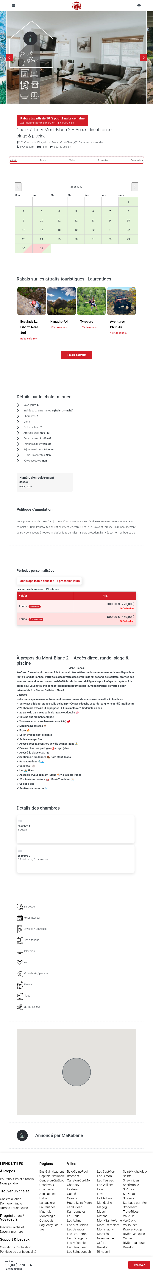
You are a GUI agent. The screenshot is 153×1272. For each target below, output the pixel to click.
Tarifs (72, 160)
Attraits (13, 160)
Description (103, 160)
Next (143, 57)
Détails (43, 160)
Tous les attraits (76, 354)
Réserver (139, 1264)
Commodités (137, 160)
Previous (9, 57)
